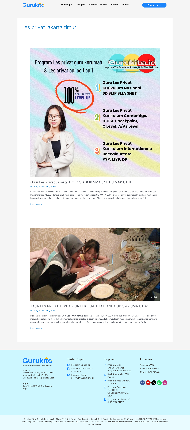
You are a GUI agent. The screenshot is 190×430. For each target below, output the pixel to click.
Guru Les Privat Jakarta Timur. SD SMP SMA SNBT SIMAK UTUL (81, 182)
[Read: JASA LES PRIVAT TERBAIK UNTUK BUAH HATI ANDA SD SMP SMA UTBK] (95, 264)
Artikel (114, 4)
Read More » (36, 204)
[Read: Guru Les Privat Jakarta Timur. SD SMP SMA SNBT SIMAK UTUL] (95, 112)
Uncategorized (37, 186)
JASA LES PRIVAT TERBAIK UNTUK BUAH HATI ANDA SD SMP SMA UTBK (89, 306)
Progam (81, 4)
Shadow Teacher (98, 4)
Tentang (65, 4)
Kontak (125, 4)
